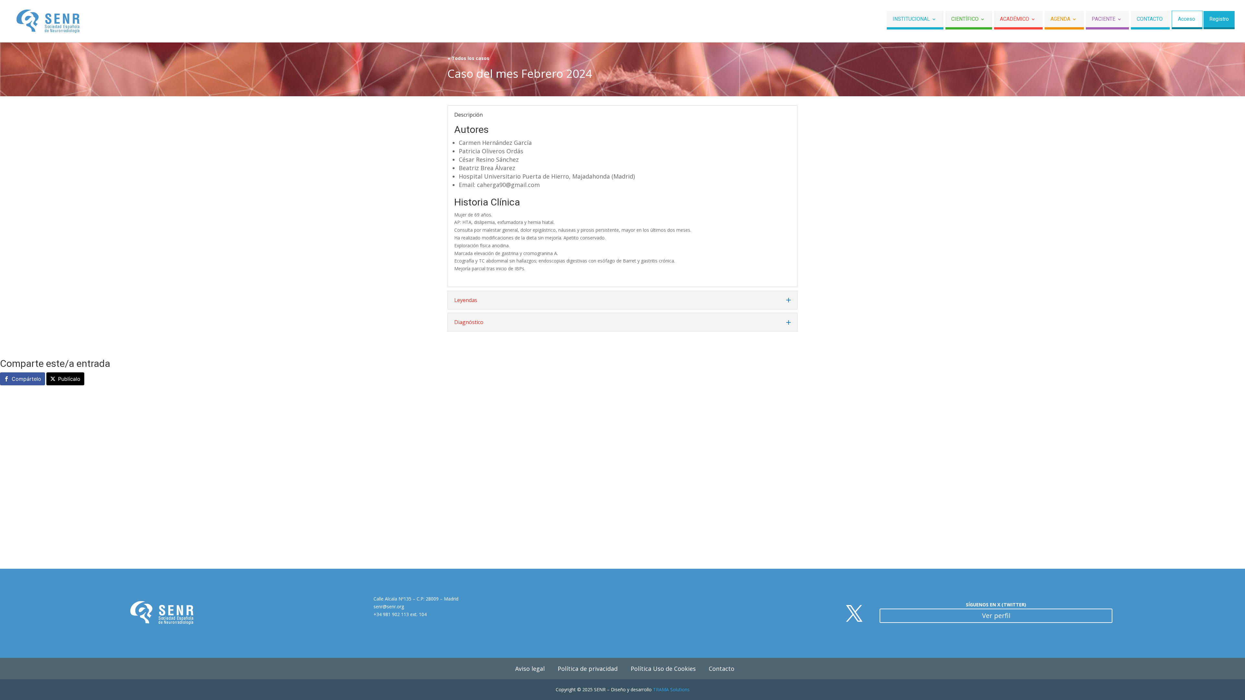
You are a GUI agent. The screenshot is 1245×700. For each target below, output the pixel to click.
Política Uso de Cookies (663, 668)
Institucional (911, 19)
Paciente (1103, 19)
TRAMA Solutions (671, 689)
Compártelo (26, 379)
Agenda (1060, 19)
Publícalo (69, 379)
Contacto (1150, 19)
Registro (1219, 19)
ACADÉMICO (1014, 19)
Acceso (1186, 19)
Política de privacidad (588, 668)
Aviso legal (530, 668)
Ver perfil (996, 615)
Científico (964, 19)
